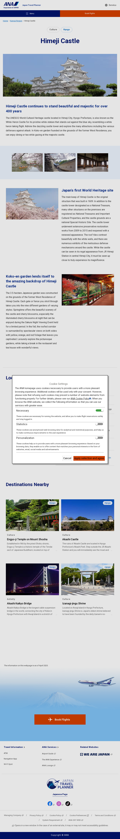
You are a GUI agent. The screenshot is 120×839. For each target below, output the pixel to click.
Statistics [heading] (21, 424)
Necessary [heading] (22, 410)
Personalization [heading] (25, 437)
